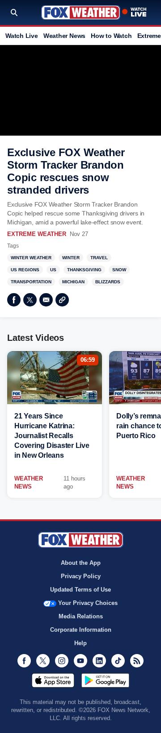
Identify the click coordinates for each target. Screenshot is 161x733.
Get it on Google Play (105, 680)
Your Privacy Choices (88, 603)
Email (46, 299)
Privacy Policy (81, 576)
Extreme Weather (36, 234)
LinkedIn (99, 660)
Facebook (14, 299)
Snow (119, 269)
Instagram (61, 660)
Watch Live (21, 35)
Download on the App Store (53, 680)
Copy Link (62, 299)
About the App (81, 562)
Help (80, 643)
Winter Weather (31, 257)
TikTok (118, 660)
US (53, 269)
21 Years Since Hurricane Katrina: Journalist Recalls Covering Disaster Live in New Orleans (51, 435)
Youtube (80, 660)
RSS (137, 660)
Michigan (73, 281)
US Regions (25, 269)
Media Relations (81, 616)
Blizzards (107, 281)
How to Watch (111, 35)
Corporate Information (80, 629)
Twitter (30, 299)
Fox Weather (80, 12)
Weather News (64, 35)
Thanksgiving (84, 269)
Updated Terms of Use (80, 589)
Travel (99, 257)
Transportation (31, 281)
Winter (71, 257)
